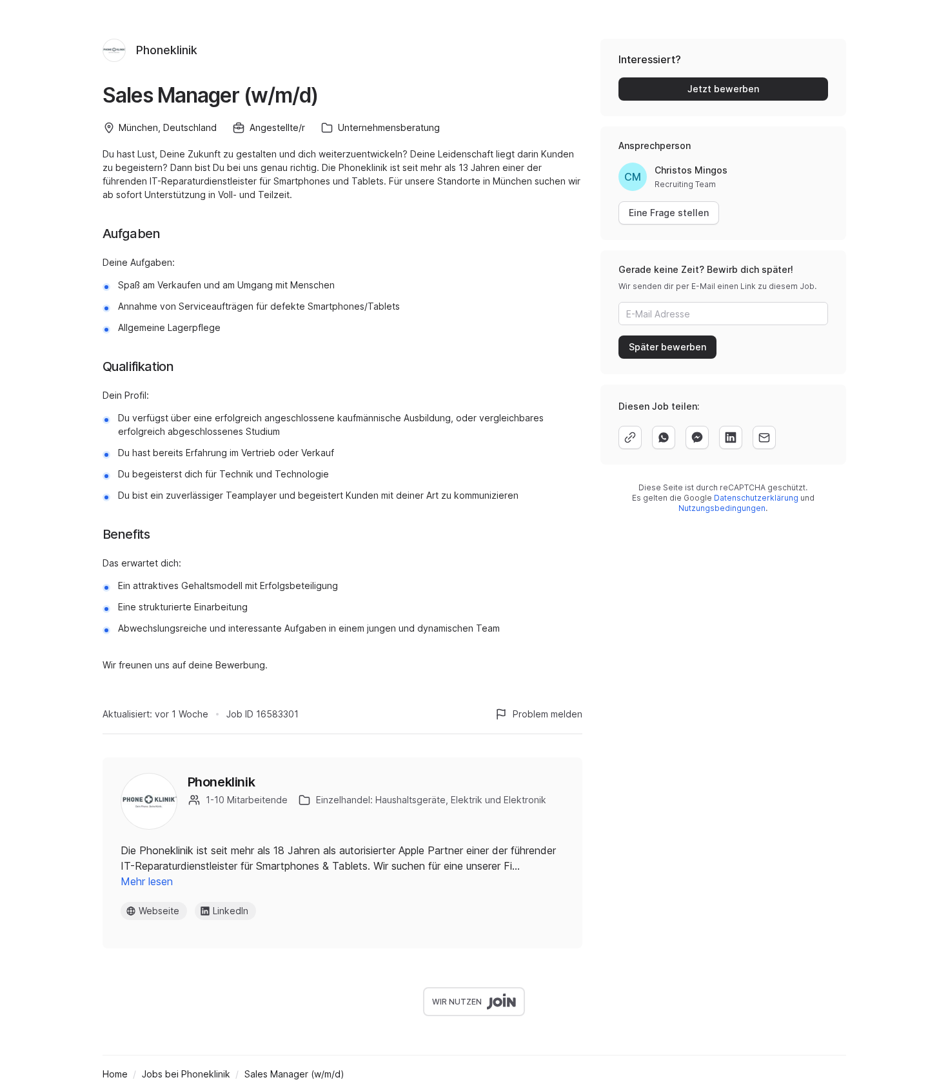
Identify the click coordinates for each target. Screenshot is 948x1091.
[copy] (630, 437)
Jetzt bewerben (723, 88)
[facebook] (697, 437)
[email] (764, 437)
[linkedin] (730, 437)
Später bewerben (667, 346)
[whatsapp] (663, 437)
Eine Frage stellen (669, 212)
